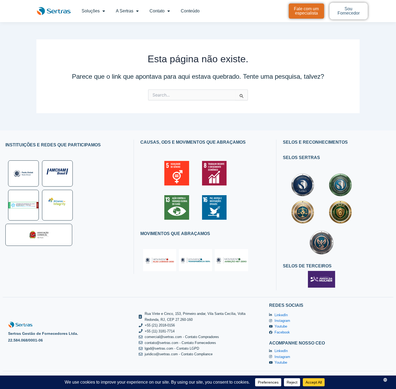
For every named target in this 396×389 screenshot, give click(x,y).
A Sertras (124, 11)
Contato (157, 11)
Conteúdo (190, 11)
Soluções (91, 11)
